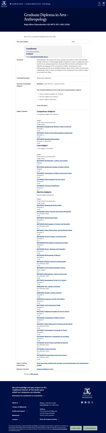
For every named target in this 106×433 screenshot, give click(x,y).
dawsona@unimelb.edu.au (39, 57)
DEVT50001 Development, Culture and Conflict (52, 161)
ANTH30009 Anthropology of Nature (48, 255)
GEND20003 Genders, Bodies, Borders (49, 293)
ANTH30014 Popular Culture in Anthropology (51, 261)
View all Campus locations (48, 419)
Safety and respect (18, 411)
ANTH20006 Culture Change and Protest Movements (54, 211)
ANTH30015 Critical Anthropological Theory (51, 268)
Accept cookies (76, 428)
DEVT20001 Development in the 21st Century (51, 280)
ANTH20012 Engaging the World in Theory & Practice (54, 127)
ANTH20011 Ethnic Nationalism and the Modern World (54, 230)
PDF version (34, 374)
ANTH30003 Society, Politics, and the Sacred (51, 236)
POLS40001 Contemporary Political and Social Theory (54, 173)
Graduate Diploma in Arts (45, 369)
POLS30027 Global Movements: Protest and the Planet (54, 324)
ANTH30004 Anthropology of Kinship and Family (52, 243)
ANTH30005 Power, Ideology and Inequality (51, 249)
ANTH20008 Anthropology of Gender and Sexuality (53, 224)
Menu (103, 5)
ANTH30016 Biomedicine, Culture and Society (52, 274)
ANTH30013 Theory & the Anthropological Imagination (54, 133)
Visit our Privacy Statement (59, 429)
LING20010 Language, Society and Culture (51, 299)
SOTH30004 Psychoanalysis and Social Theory (52, 355)
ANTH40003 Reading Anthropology (48, 139)
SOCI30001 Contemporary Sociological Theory (52, 330)
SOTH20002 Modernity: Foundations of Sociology (53, 336)
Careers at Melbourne (19, 407)
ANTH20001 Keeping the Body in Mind (49, 205)
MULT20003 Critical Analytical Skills (48, 305)
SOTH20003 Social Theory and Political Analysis (52, 343)
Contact (15, 419)
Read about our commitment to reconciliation (27, 396)
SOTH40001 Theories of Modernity (48, 186)
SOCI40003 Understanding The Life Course (51, 179)
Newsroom (15, 415)
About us (15, 403)
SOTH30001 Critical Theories (46, 349)
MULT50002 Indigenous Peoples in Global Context (53, 167)
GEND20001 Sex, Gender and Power (48, 286)
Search (99, 5)
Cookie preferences (90, 428)
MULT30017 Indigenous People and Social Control (53, 311)
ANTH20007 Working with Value (47, 218)
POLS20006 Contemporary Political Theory (51, 318)
